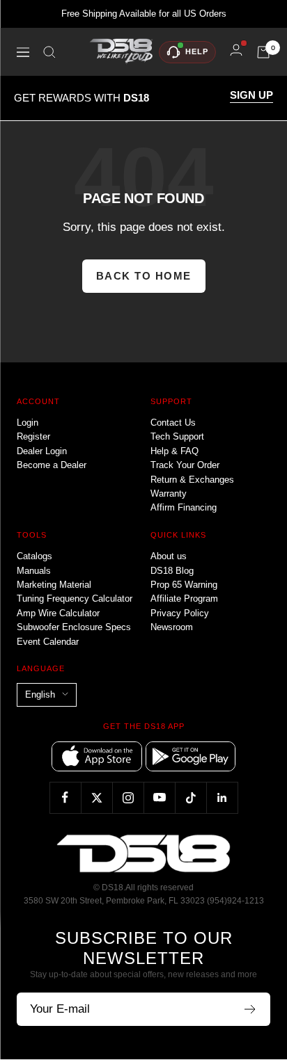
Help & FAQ (174, 451)
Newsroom (171, 627)
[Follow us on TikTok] (190, 797)
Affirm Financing (183, 507)
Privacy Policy (179, 613)
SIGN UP (251, 95)
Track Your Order (184, 465)
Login (27, 422)
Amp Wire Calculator (58, 613)
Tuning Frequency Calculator (74, 598)
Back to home (144, 276)
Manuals (34, 570)
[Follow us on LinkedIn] (222, 797)
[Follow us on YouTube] (159, 797)
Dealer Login (42, 451)
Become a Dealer (51, 465)
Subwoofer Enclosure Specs (74, 627)
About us (168, 556)
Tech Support (177, 436)
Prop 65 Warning (183, 584)
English (40, 694)
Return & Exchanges (192, 479)
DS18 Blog (172, 570)
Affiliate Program (184, 598)
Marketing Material (54, 584)
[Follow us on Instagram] (128, 797)
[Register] (250, 1009)
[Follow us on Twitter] (96, 797)
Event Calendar (48, 641)
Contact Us (173, 422)
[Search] (49, 52)
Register (33, 436)
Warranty (168, 493)
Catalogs (34, 556)
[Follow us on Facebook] (65, 797)
